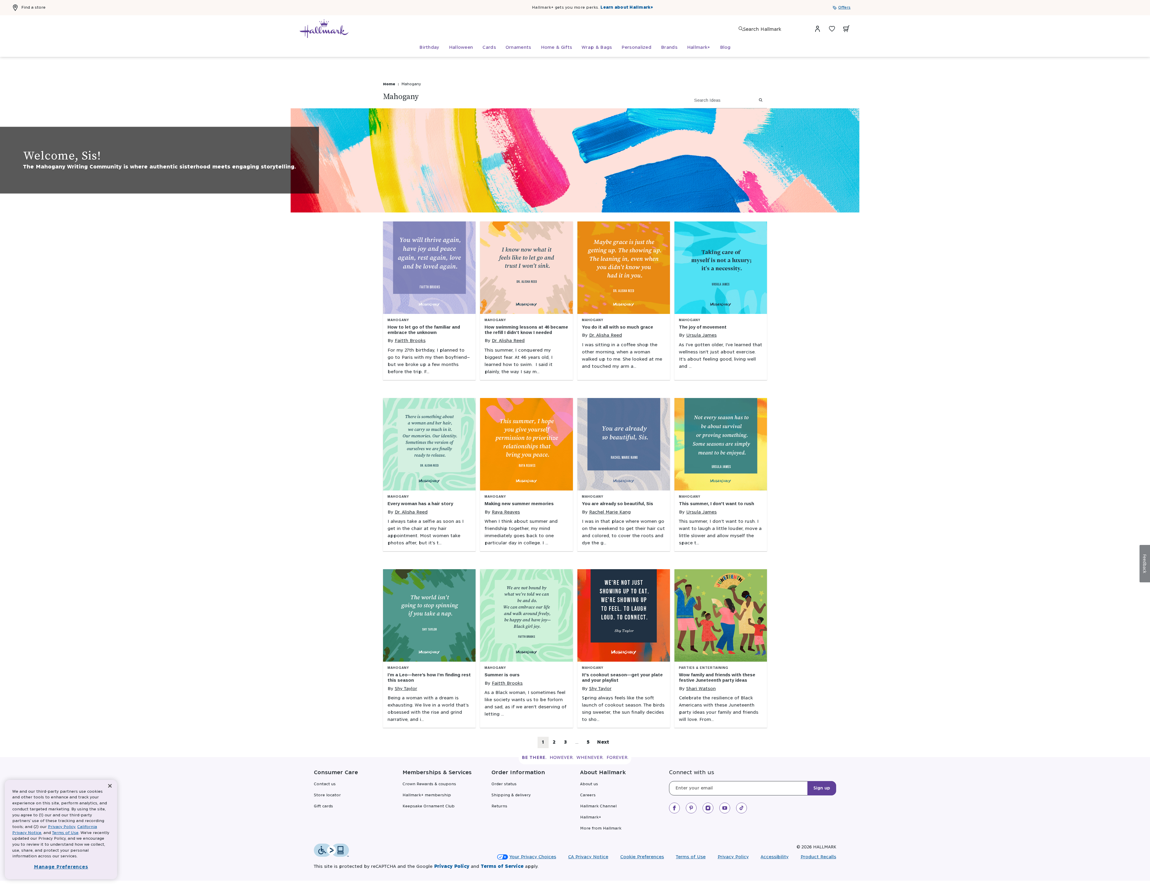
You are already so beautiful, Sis (617, 503)
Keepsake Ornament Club (428, 806)
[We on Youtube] (724, 808)
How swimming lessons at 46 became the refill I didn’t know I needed (526, 329)
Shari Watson (701, 688)
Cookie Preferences (642, 857)
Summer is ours (502, 674)
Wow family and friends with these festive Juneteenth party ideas (717, 677)
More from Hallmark (600, 828)
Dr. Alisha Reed (508, 340)
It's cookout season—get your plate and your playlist (622, 677)
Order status (504, 784)
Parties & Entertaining (703, 667)
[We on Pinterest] (691, 808)
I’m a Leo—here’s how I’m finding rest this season (429, 677)
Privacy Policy (733, 857)
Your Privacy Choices (532, 857)
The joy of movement (703, 326)
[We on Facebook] (674, 808)
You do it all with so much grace (617, 326)
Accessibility (775, 857)
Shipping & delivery (511, 795)
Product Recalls (818, 857)
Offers (844, 8)
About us (589, 784)
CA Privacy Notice (588, 857)
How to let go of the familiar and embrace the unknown (424, 329)
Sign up (821, 788)
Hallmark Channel (598, 806)
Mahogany (398, 320)
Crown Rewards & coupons (429, 784)
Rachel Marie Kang (610, 512)
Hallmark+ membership (426, 795)
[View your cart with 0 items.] (846, 29)
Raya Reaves (506, 512)
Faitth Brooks (410, 340)
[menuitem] (429, 47)
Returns (499, 806)
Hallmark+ (590, 817)
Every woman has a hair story (420, 503)
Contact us (325, 784)
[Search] (741, 28)
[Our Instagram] (708, 808)
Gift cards (323, 806)
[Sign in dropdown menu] (817, 29)
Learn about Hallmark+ (626, 8)
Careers (588, 795)
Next (603, 742)
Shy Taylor (406, 688)
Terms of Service (502, 866)
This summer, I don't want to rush (716, 503)
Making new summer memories (519, 503)
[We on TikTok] (741, 808)
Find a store (33, 8)
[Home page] (324, 28)
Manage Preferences (61, 867)
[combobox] (773, 29)
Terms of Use (691, 857)
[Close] (110, 786)
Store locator (327, 795)
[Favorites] (832, 29)
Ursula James (701, 335)
